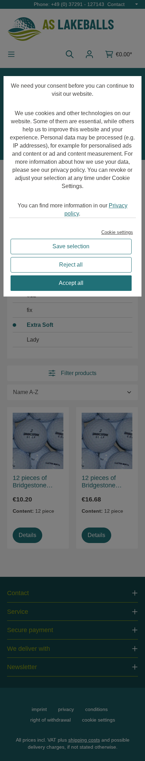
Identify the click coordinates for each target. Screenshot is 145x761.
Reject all (71, 265)
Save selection (70, 246)
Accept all (71, 283)
